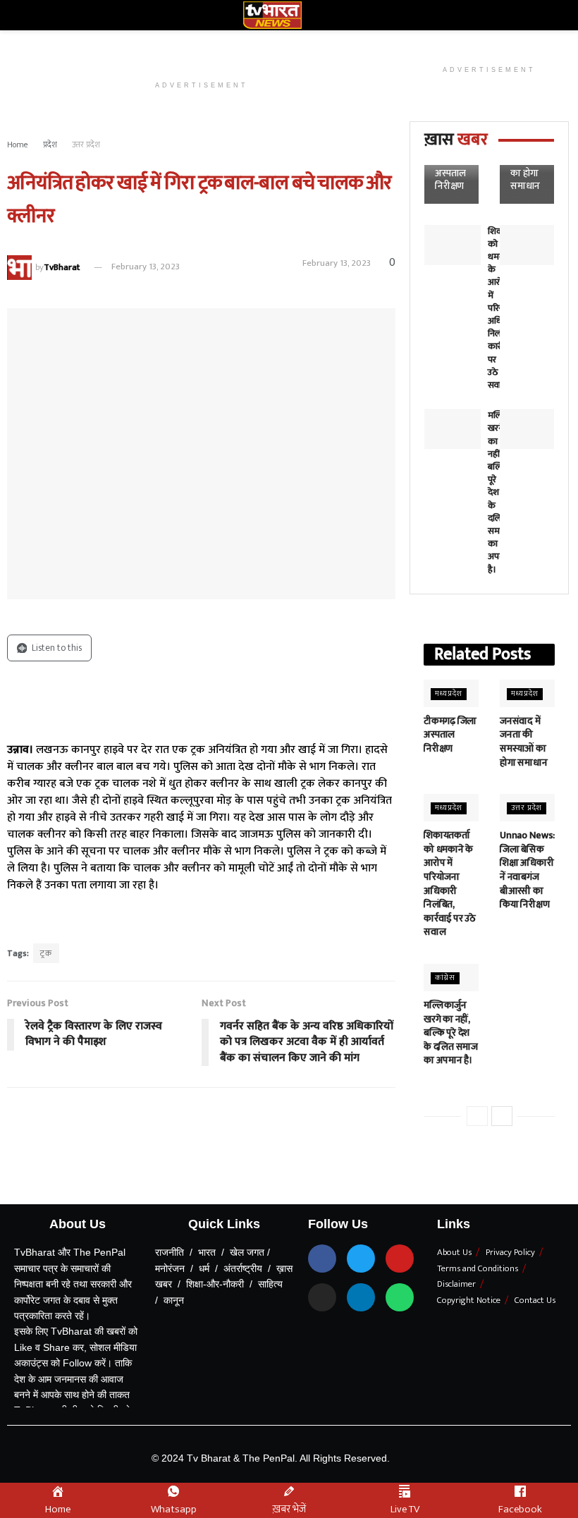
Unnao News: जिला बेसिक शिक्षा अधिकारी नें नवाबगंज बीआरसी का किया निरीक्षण (527, 869)
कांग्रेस (445, 978)
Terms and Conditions (477, 1268)
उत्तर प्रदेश (86, 144)
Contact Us (535, 1300)
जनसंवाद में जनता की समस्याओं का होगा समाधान (523, 742)
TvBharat (62, 266)
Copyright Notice (468, 1300)
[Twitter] (361, 1258)
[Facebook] (322, 1258)
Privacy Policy (510, 1252)
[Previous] (477, 1116)
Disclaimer (456, 1284)
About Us (454, 1252)
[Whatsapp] (400, 1297)
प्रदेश (50, 144)
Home (17, 144)
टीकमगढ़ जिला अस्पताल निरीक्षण (451, 167)
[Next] (501, 1116)
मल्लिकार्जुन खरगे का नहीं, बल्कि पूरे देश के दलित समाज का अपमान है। (450, 1032)
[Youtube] (400, 1258)
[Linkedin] (361, 1297)
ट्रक (46, 953)
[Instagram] (322, 1297)
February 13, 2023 (145, 266)
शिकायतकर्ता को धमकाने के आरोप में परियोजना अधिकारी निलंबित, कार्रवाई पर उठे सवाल (449, 883)
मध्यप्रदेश (448, 694)
